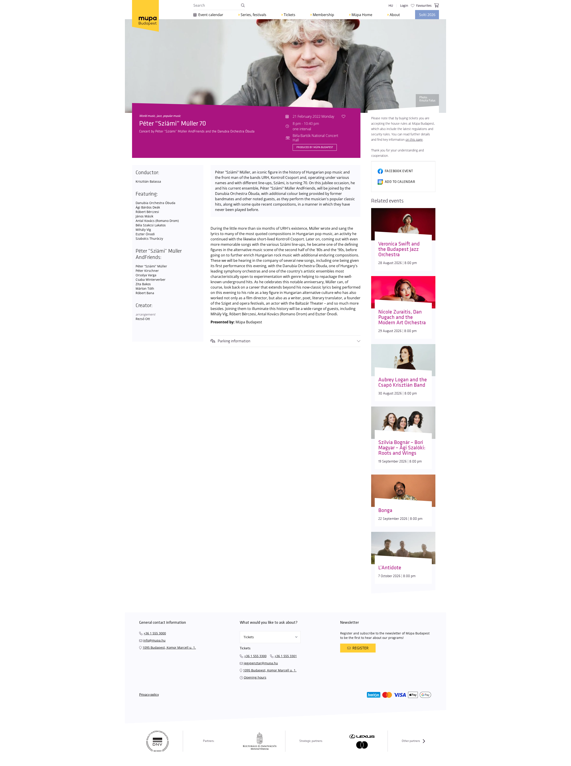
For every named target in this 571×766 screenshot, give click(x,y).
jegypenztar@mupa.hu (261, 663)
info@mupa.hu (154, 640)
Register (360, 648)
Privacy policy (149, 695)
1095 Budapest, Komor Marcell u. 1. (169, 647)
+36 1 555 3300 (255, 656)
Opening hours (255, 677)
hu (391, 5)
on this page (414, 139)
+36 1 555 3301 (286, 656)
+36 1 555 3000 (155, 633)
